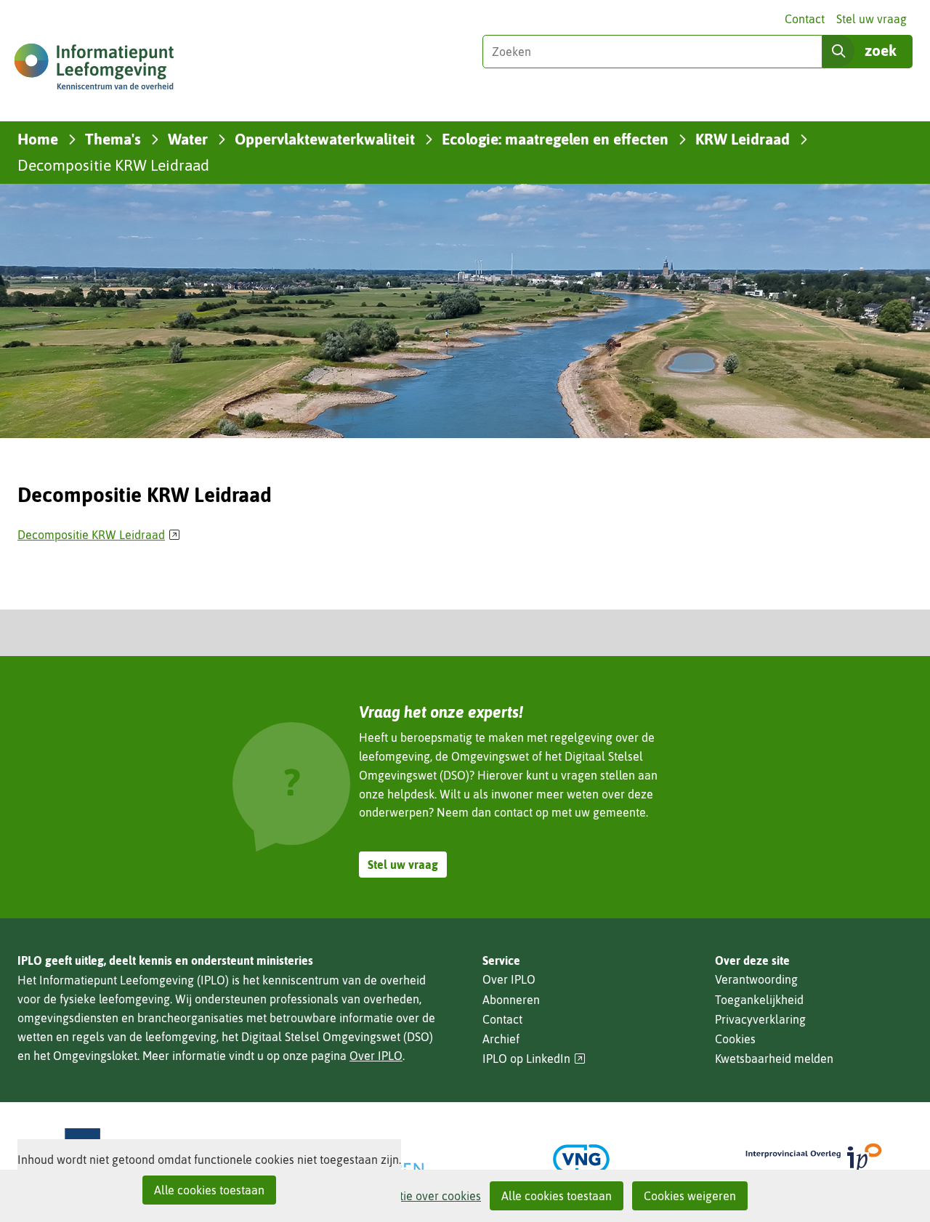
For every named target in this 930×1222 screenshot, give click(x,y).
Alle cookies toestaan (556, 1195)
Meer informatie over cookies (405, 1195)
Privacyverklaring (760, 1019)
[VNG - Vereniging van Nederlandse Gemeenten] (581, 1159)
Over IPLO (376, 1055)
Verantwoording (756, 979)
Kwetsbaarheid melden (774, 1058)
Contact (805, 18)
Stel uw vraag (871, 18)
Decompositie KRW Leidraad (98, 534)
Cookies (735, 1038)
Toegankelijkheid (759, 999)
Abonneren (511, 999)
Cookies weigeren (690, 1195)
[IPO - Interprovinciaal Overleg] (813, 1159)
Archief (500, 1038)
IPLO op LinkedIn (534, 1059)
